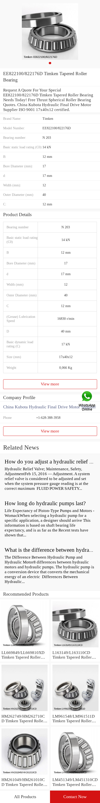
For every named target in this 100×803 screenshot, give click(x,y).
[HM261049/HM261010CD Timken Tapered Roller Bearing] (24, 775)
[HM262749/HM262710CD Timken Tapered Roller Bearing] (24, 711)
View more (50, 384)
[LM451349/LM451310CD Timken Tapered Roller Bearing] (75, 775)
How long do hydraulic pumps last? (45, 503)
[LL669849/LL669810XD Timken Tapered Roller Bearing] (24, 647)
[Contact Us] (87, 401)
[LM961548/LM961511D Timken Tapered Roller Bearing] (75, 711)
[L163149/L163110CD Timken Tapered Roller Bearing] (75, 647)
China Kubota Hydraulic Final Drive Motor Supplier (49, 406)
